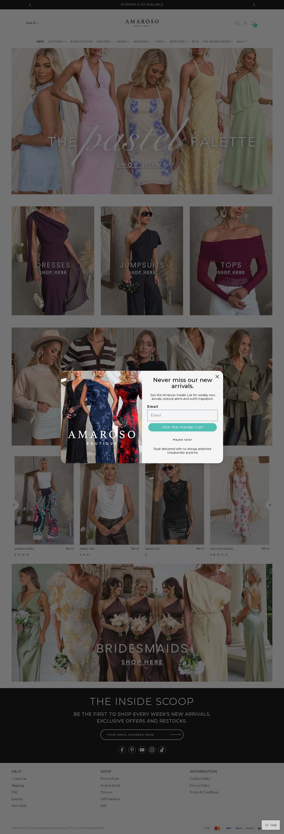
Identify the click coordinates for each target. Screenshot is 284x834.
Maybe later (182, 439)
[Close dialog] (217, 376)
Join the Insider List (182, 427)
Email (152, 406)
